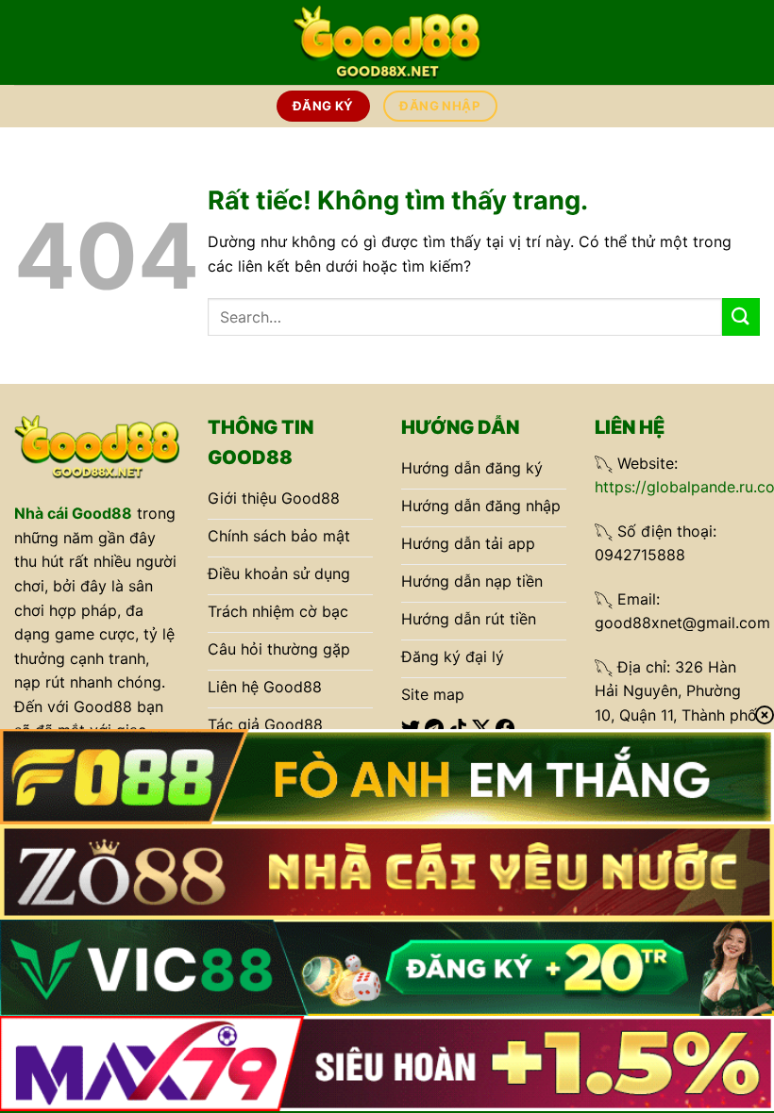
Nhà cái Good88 (73, 513)
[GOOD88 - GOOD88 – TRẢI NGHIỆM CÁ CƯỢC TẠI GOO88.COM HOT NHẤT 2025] (387, 42)
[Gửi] (741, 316)
